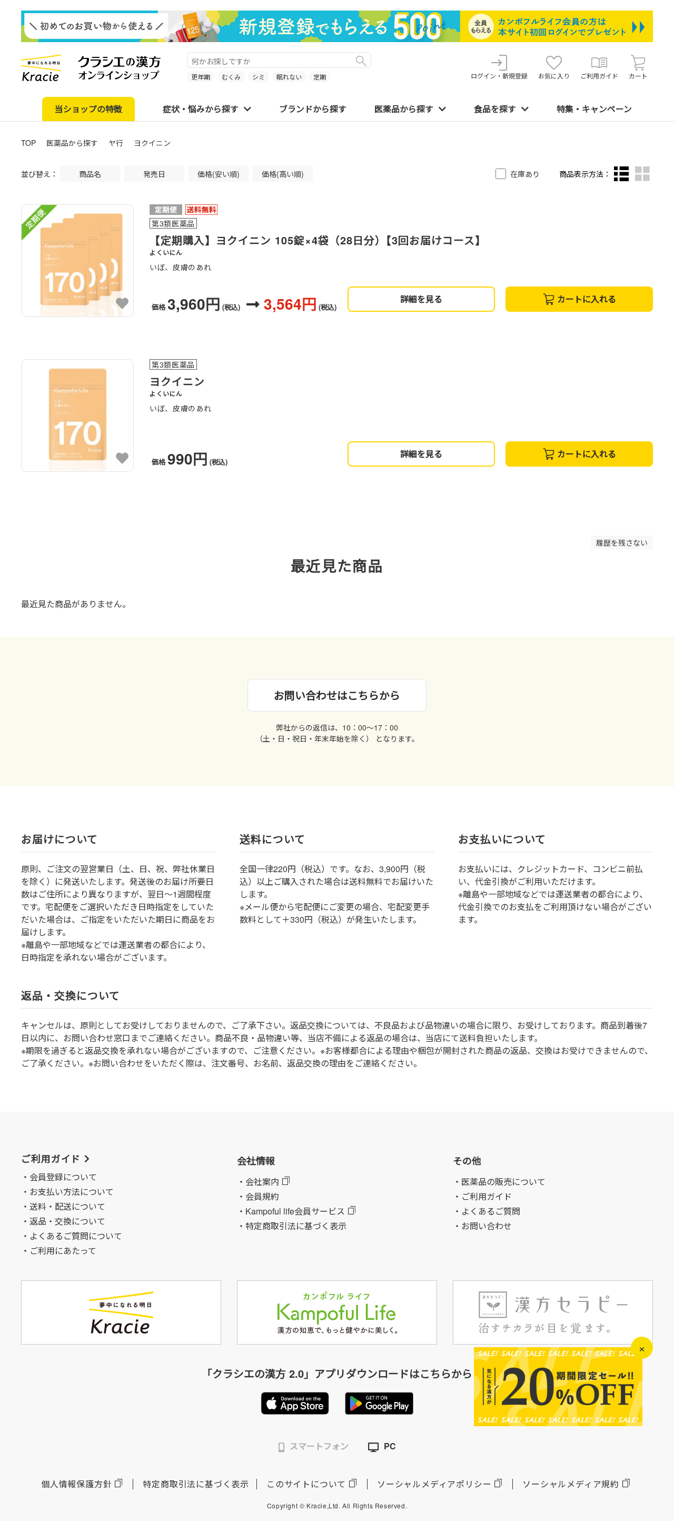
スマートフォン (319, 1446)
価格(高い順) (283, 174)
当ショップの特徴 (88, 109)
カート (638, 75)
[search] (361, 60)
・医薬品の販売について (499, 1182)
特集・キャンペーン (594, 109)
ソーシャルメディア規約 (570, 1484)
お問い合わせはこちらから (337, 695)
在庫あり (525, 174)
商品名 (90, 174)
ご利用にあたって (62, 1251)
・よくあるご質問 (486, 1211)
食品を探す (495, 109)
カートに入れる (586, 299)
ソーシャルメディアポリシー (434, 1484)
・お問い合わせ (482, 1226)
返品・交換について (67, 1221)
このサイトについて (306, 1484)
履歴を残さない (622, 542)
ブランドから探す (312, 109)
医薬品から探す (403, 109)
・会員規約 (258, 1196)
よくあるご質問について (75, 1236)
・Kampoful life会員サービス (291, 1211)
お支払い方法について (71, 1192)
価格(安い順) (218, 174)
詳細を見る (421, 299)
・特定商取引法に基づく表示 (291, 1226)
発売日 (154, 174)
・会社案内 (258, 1182)
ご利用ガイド (599, 75)
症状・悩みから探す (201, 109)
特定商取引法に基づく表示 (196, 1484)
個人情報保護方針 (76, 1484)
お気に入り (554, 75)
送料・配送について (67, 1206)
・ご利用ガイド (482, 1196)
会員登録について (63, 1177)
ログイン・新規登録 (499, 75)
